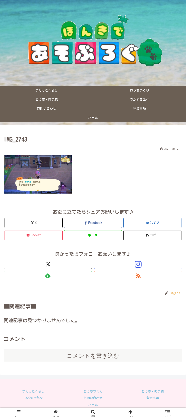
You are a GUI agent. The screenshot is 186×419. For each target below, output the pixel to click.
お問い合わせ (93, 398)
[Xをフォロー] (48, 264)
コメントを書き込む (93, 356)
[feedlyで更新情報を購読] (48, 275)
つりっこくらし (33, 391)
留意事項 (152, 398)
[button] (152, 235)
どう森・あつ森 (153, 391)
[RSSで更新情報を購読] (138, 275)
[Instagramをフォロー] (138, 264)
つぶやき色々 (33, 398)
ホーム (93, 404)
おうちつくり (93, 391)
